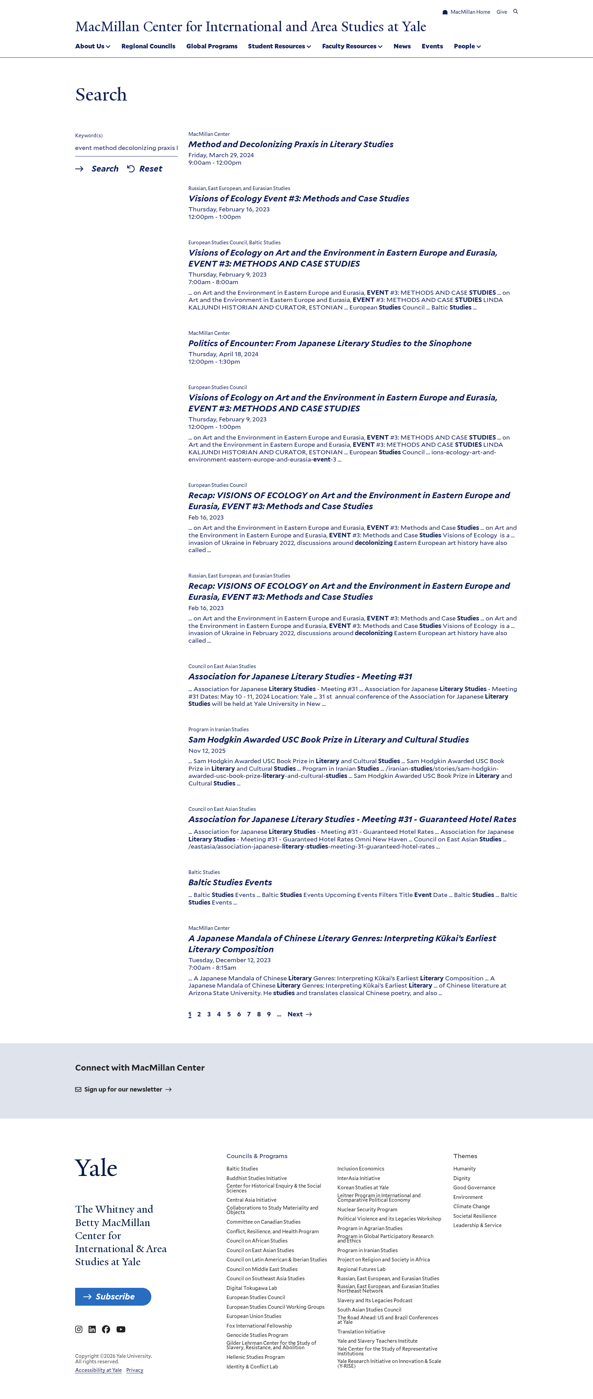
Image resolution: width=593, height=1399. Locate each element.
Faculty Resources (349, 46)
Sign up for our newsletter (123, 1089)
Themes (465, 1156)
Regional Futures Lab (361, 1269)
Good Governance (474, 1188)
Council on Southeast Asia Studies (265, 1278)
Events (432, 46)
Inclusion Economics (360, 1169)
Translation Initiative (361, 1332)
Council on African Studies (257, 1241)
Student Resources (276, 46)
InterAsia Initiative (358, 1178)
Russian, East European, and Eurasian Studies (388, 1278)
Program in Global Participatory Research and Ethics (385, 1239)
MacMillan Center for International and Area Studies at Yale (250, 26)
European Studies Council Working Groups (275, 1307)
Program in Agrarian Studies (370, 1228)
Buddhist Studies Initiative (256, 1178)
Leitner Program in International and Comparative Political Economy (379, 1198)
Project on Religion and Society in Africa (383, 1260)
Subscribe (115, 1297)
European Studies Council (255, 1297)
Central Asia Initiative (251, 1200)
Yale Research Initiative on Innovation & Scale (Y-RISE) (389, 1363)
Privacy (134, 1370)
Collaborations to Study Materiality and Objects (272, 1210)
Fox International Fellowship (259, 1326)
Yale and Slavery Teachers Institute (377, 1341)
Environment (468, 1197)
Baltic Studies (242, 1169)
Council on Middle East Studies (262, 1269)
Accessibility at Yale (98, 1370)
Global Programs (211, 46)
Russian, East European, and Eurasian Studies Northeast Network (388, 1289)
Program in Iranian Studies (367, 1250)
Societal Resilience (475, 1216)
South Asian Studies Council (369, 1310)
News (402, 46)
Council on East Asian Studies (260, 1250)
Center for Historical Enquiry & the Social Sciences (273, 1188)
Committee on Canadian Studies (263, 1222)
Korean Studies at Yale (363, 1188)
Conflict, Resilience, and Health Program (272, 1231)
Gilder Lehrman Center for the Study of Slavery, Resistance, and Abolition (271, 1345)
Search (105, 169)
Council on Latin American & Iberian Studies (276, 1260)
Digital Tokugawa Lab (251, 1288)
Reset (150, 169)
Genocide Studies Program (257, 1335)
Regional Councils (148, 46)
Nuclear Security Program (367, 1210)
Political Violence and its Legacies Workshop (389, 1219)
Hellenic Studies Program (255, 1357)
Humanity (464, 1169)
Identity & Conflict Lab (252, 1367)
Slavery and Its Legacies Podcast (374, 1300)
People (464, 46)
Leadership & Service (477, 1225)
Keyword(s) (89, 135)
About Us (89, 46)
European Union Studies (253, 1316)
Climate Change (471, 1206)
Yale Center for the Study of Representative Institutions (387, 1351)
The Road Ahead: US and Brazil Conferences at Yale (387, 1320)
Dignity (461, 1178)
